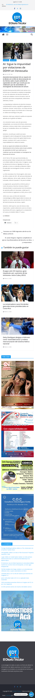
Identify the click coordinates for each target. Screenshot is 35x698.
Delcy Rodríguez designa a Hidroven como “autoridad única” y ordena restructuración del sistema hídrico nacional (16, 340)
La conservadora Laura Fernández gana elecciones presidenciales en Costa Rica (15, 306)
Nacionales (13, 60)
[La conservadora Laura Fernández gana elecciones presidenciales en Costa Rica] (17, 286)
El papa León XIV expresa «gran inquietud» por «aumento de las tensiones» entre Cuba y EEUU (15, 273)
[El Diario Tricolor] (3, 34)
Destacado (6, 60)
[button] (31, 694)
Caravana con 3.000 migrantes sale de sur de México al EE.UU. (17, 233)
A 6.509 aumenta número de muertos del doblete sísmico (16, 587)
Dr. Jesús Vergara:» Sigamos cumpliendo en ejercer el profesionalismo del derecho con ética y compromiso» (17, 240)
